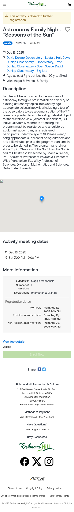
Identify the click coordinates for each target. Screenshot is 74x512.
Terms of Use (38, 496)
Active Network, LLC (20, 503)
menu (4, 4)
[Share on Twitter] (44, 370)
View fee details (13, 341)
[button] (67, 29)
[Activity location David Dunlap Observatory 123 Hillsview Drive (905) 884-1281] (41, 197)
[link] (34, 57)
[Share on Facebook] (39, 370)
